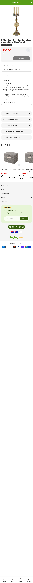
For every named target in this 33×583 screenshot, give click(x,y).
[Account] (29, 579)
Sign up (24, 218)
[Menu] (2, 2)
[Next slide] (30, 163)
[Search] (12, 579)
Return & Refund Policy (14, 132)
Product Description (13, 113)
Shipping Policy (11, 126)
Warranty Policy (12, 119)
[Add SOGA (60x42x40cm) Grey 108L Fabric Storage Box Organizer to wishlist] (18, 165)
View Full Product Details (9, 102)
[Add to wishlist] (28, 50)
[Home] (4, 579)
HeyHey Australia (18, 243)
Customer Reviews (13, 138)
